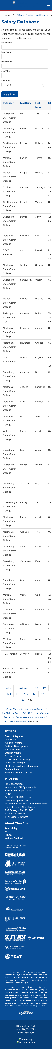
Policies (9, 793)
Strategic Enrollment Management (23, 765)
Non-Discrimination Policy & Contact (31, 1005)
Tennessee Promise (15, 813)
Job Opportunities (14, 783)
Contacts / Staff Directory (18, 797)
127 (34, 694)
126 (26, 694)
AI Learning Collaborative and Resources (26, 803)
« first (9, 688)
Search (8, 831)
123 (44, 688)
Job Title (5, 71)
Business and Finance (16, 749)
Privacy (8, 834)
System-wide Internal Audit (19, 772)
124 (9, 694)
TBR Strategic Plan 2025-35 (19, 810)
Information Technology (17, 759)
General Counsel (13, 756)
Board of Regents (14, 736)
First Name (6, 42)
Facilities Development (16, 746)
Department (7, 61)
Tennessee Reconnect (16, 816)
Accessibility (11, 828)
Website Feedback (14, 838)
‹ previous (21, 688)
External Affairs (13, 752)
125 (17, 694)
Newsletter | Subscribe (17, 800)
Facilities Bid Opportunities (19, 790)
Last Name (6, 52)
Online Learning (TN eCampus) (21, 806)
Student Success (13, 769)
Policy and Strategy (15, 762)
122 (36, 688)
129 (22, 699)
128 (43, 694)
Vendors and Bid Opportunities (21, 787)
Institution (6, 80)
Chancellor (10, 739)
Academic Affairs (13, 742)
